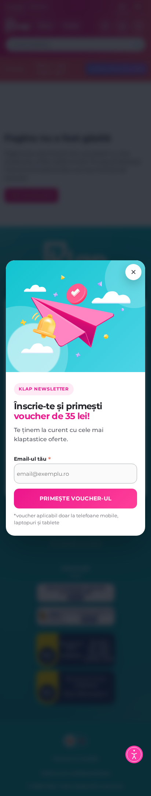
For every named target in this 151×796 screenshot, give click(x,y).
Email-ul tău (32, 459)
